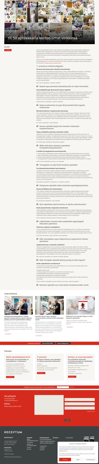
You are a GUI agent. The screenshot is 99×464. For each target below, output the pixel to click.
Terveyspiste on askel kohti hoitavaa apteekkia (58, 165)
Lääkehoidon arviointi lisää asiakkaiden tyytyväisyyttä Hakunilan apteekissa (61, 222)
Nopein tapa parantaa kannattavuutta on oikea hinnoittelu (63, 86)
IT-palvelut (30, 442)
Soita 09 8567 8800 (47, 343)
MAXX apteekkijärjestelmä (32, 440)
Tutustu (9, 377)
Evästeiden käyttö (9, 454)
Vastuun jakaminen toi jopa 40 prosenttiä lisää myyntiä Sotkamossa (62, 106)
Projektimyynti (44, 438)
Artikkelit (42, 448)
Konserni (55, 438)
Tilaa (71, 387)
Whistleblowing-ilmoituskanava (12, 457)
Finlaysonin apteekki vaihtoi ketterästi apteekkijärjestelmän (63, 185)
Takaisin (8, 50)
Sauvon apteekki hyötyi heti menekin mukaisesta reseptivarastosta (59, 127)
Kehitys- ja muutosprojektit (31, 445)
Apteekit (29, 438)
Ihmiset (29, 449)
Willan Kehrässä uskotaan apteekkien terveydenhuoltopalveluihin (54, 146)
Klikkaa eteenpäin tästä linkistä (52, 63)
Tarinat (29, 447)
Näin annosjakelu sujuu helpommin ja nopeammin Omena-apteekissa (63, 240)
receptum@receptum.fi (11, 400)
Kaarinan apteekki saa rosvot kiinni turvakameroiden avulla (64, 285)
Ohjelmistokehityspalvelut (47, 441)
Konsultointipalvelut (46, 439)
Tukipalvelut (43, 446)
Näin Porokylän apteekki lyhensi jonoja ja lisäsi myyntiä (62, 260)
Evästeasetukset (90, 459)
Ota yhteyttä (69, 438)
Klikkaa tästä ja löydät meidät (12, 406)
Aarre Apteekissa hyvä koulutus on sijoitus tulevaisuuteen (62, 204)
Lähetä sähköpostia (63, 343)
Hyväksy (65, 459)
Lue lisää (7, 334)
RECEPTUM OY (8, 437)
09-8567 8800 (11, 399)
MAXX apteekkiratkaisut (46, 443)
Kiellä (77, 459)
